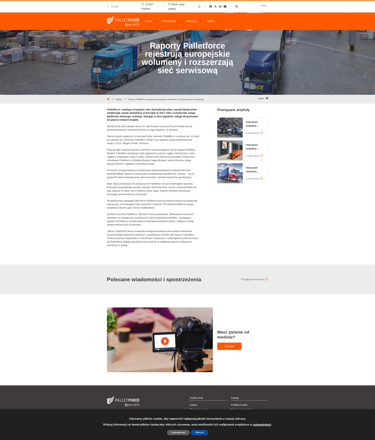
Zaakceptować (178, 432)
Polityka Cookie (239, 405)
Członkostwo (169, 21)
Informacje (191, 21)
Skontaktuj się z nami (255, 21)
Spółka (210, 21)
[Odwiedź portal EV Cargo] (199, 6)
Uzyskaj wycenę (229, 21)
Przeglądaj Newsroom (253, 279)
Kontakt (229, 346)
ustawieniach (262, 425)
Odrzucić (199, 432)
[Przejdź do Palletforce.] (108, 99)
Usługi (148, 21)
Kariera (193, 405)
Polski (263, 6)
